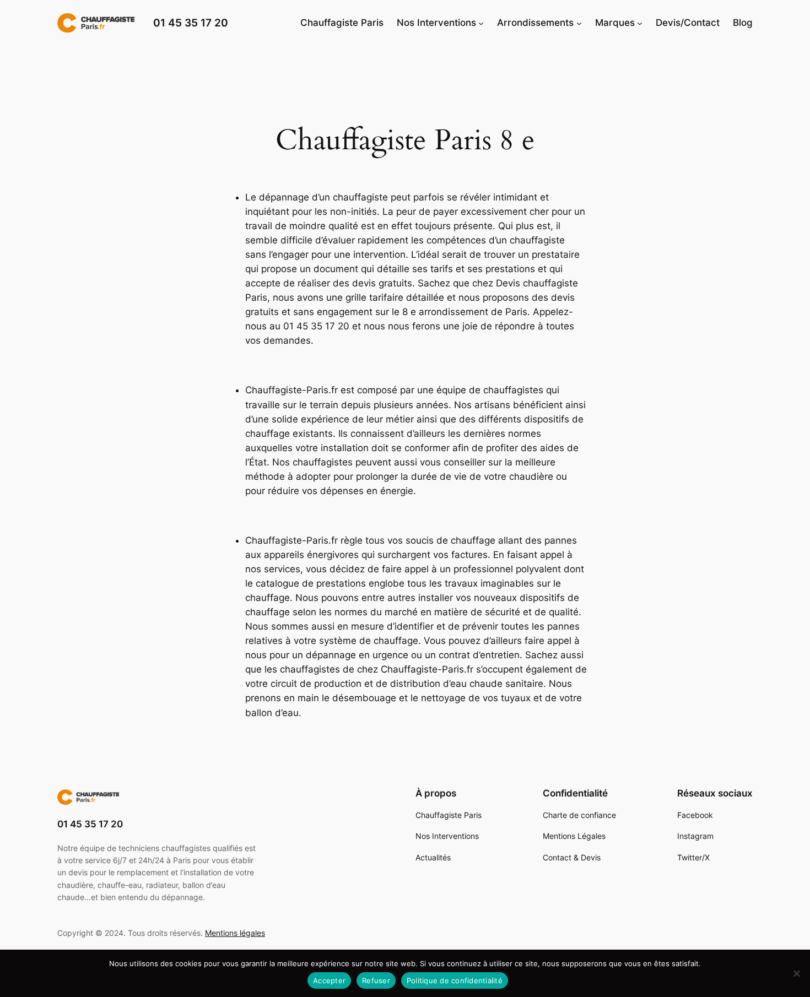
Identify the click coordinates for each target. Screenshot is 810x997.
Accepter (329, 980)
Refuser (376, 980)
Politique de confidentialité (455, 980)
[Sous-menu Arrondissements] (579, 22)
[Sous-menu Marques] (639, 22)
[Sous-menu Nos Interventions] (481, 22)
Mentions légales (235, 933)
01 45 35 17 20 (190, 22)
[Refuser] (796, 973)
